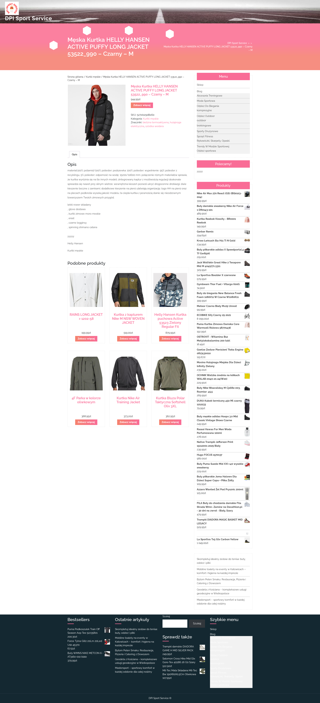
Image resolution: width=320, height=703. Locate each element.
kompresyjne (204, 110)
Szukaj (166, 616)
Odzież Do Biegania (208, 106)
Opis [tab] (74, 154)
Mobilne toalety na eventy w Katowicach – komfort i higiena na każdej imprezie (134, 641)
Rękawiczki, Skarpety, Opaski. (213, 140)
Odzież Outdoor (206, 116)
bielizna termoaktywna (156, 122)
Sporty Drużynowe (207, 131)
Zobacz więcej (141, 105)
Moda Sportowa (206, 100)
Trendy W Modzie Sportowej (213, 146)
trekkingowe (204, 125)
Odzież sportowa (206, 150)
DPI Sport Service (28, 18)
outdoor (201, 120)
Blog (249, 5)
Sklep (238, 5)
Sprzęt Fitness (205, 136)
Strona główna (75, 76)
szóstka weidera (154, 126)
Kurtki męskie (93, 76)
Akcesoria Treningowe (209, 95)
